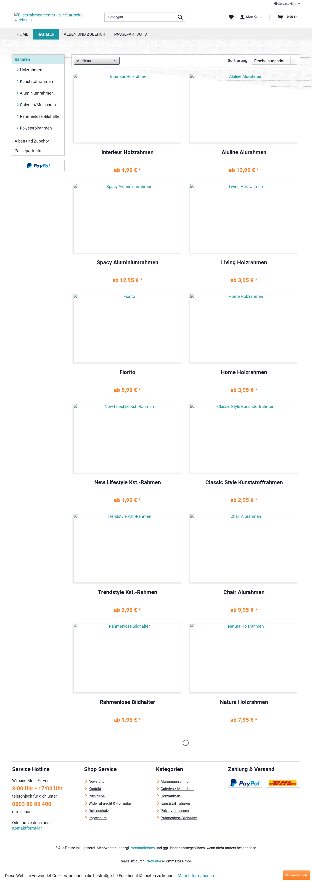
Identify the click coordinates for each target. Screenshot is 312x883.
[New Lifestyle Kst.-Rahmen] (127, 438)
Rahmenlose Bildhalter (40, 116)
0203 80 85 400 (31, 804)
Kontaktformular (27, 828)
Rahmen (22, 59)
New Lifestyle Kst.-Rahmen (127, 482)
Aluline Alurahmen (244, 152)
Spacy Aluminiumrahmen (127, 262)
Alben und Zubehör (32, 141)
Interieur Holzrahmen (127, 152)
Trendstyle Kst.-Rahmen (127, 592)
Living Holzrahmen (244, 262)
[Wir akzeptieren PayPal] (38, 166)
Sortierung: (238, 60)
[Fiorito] (127, 328)
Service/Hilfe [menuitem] (287, 3)
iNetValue (153, 861)
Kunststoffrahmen (36, 81)
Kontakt (95, 789)
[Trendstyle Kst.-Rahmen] (127, 548)
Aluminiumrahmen (37, 93)
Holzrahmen (31, 69)
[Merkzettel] (231, 17)
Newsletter (97, 781)
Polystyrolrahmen (36, 128)
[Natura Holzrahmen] (244, 658)
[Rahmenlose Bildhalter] (127, 658)
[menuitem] (144, 17)
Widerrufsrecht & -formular (110, 803)
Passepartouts (28, 150)
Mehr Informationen (196, 875)
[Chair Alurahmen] (244, 548)
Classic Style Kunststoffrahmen (244, 482)
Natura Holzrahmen (244, 702)
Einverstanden (296, 875)
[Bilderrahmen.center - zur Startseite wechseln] (48, 18)
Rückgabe (97, 796)
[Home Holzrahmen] (244, 328)
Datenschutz (99, 811)
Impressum (98, 818)
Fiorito (127, 372)
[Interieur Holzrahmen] (127, 108)
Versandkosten (143, 848)
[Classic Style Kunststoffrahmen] (244, 438)
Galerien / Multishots (177, 789)
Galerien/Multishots (38, 104)
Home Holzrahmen (244, 372)
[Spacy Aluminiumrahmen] (127, 218)
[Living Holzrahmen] (244, 218)
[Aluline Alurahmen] (244, 108)
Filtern (86, 61)
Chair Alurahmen (243, 592)
